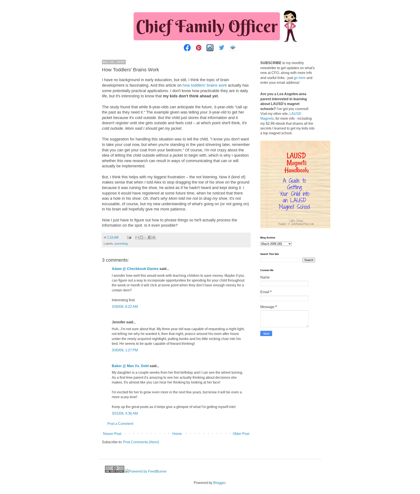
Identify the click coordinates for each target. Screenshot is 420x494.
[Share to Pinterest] (154, 237)
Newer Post (112, 434)
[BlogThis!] (141, 237)
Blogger (219, 483)
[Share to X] (145, 237)
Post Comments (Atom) (141, 442)
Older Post (241, 434)
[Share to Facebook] (149, 237)
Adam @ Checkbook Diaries (135, 269)
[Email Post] (129, 237)
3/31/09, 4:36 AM (125, 413)
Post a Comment (120, 424)
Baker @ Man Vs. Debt (130, 366)
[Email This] (137, 237)
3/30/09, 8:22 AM (125, 306)
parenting (121, 243)
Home (177, 434)
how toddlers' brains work (205, 85)
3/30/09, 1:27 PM (125, 350)
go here (300, 78)
